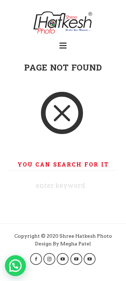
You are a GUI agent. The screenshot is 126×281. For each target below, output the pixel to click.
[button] (15, 265)
